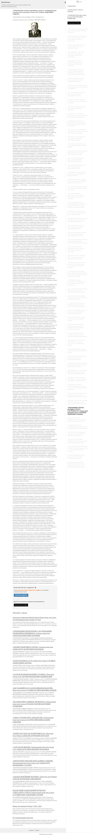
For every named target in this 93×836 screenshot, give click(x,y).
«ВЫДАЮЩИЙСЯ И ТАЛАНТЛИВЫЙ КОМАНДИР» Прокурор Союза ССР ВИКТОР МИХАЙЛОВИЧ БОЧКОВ (34, 689)
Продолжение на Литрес (74, 23)
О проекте (31, 830)
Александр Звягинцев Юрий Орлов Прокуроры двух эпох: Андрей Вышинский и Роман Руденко (34, 618)
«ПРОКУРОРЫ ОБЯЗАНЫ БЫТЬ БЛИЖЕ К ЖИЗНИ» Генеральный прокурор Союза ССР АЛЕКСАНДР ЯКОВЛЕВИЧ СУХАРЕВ (33, 763)
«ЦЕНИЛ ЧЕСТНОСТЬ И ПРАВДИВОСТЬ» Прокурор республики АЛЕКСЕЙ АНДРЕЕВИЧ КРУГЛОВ (33, 734)
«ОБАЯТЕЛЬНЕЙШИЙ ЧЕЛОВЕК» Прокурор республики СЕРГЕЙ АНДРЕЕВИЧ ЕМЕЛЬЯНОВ (35, 777)
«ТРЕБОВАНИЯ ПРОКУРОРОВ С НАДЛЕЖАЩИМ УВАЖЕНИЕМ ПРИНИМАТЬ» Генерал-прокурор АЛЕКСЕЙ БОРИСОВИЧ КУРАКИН (32, 633)
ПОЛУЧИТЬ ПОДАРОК (21, 595)
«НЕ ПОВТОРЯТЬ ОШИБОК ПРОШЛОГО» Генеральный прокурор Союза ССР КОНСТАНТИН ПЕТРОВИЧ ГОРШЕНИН (34, 704)
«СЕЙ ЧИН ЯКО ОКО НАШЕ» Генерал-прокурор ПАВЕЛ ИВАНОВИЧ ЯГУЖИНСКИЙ (77, 16)
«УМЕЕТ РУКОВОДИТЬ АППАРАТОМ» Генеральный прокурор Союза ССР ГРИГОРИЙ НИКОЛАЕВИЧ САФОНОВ (33, 719)
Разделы (37, 830)
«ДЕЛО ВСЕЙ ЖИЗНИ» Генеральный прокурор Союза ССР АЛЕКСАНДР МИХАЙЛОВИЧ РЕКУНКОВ (33, 748)
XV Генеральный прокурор (23, 818)
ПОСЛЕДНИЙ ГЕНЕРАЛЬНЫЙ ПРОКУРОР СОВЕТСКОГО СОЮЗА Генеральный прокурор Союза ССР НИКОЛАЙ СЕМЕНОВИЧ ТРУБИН (33, 792)
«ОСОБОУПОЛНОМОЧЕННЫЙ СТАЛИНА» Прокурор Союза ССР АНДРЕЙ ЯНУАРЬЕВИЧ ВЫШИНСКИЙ (33, 675)
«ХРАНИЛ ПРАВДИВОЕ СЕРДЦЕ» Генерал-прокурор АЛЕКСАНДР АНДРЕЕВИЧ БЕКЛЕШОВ (33, 648)
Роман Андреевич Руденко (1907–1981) (27, 806)
